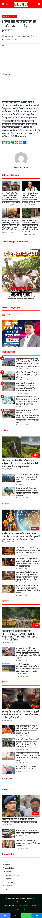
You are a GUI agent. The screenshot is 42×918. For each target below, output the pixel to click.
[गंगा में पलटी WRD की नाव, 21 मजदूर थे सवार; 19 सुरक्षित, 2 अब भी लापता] (8, 375)
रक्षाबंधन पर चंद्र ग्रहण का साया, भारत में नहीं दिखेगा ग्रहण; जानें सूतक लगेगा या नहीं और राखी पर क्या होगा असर (28, 562)
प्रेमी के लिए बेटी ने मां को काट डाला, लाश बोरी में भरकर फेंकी (27, 831)
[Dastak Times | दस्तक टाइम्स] (21, 4)
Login (5, 889)
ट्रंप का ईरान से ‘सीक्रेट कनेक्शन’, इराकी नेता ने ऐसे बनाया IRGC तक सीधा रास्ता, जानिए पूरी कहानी (21, 714)
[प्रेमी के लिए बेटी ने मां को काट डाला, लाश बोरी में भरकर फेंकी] (8, 833)
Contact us (7, 886)
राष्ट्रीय (14, 17)
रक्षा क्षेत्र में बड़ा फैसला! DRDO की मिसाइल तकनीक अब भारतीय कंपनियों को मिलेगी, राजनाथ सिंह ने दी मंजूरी (31, 197)
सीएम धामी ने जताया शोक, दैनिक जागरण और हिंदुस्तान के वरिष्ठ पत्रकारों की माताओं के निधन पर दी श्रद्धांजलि (28, 400)
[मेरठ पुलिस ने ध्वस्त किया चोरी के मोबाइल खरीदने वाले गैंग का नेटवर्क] (8, 844)
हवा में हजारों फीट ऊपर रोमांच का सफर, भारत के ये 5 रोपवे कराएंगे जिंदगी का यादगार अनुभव (27, 478)
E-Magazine (7, 879)
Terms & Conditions (11, 875)
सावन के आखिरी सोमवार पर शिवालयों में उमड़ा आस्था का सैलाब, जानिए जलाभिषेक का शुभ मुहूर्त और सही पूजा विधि (27, 576)
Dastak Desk (9, 36)
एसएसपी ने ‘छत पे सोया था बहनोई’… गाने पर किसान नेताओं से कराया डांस (19, 820)
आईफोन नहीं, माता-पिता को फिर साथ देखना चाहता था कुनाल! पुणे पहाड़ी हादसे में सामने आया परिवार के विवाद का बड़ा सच (31, 226)
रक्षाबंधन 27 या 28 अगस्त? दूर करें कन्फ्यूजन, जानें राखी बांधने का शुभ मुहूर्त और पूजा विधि (28, 550)
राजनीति (6, 17)
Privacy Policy (8, 868)
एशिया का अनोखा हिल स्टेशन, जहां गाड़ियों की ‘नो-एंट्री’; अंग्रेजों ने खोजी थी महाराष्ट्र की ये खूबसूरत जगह (20, 463)
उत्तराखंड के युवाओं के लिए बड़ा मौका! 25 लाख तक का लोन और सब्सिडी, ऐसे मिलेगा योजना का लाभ (28, 756)
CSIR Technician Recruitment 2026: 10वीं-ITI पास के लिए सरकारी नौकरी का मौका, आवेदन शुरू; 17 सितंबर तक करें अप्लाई (28, 669)
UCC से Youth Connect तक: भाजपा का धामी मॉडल (27, 767)
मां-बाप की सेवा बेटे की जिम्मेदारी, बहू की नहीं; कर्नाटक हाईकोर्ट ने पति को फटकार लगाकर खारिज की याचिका (10, 225)
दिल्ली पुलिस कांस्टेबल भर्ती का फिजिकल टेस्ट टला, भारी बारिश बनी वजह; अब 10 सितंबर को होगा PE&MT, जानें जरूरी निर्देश (19, 635)
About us (6, 864)
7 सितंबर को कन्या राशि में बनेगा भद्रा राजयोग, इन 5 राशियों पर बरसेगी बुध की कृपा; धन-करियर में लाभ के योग (21, 536)
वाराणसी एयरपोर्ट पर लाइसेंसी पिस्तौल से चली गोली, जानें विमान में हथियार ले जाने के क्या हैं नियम (27, 743)
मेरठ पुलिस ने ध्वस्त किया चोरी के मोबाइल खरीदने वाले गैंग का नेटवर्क (28, 843)
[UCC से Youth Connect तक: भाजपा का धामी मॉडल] (8, 769)
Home (5, 861)
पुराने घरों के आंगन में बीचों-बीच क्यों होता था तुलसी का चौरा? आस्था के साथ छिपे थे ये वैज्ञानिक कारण (28, 589)
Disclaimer (7, 872)
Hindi (7, 315)
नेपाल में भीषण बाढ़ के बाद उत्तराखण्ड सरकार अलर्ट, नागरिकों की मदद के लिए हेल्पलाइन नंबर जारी (26, 387)
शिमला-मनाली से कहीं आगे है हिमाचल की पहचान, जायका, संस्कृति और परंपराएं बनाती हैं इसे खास (27, 492)
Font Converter (9, 882)
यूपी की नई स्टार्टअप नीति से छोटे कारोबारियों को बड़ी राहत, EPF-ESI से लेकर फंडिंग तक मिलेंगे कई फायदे (27, 729)
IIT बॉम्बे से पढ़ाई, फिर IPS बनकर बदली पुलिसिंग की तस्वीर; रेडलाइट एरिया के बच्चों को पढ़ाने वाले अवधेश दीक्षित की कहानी (28, 653)
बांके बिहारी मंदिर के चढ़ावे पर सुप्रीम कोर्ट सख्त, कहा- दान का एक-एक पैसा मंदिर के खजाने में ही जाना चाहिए (11, 197)
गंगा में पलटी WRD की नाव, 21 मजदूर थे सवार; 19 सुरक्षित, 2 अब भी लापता (28, 374)
